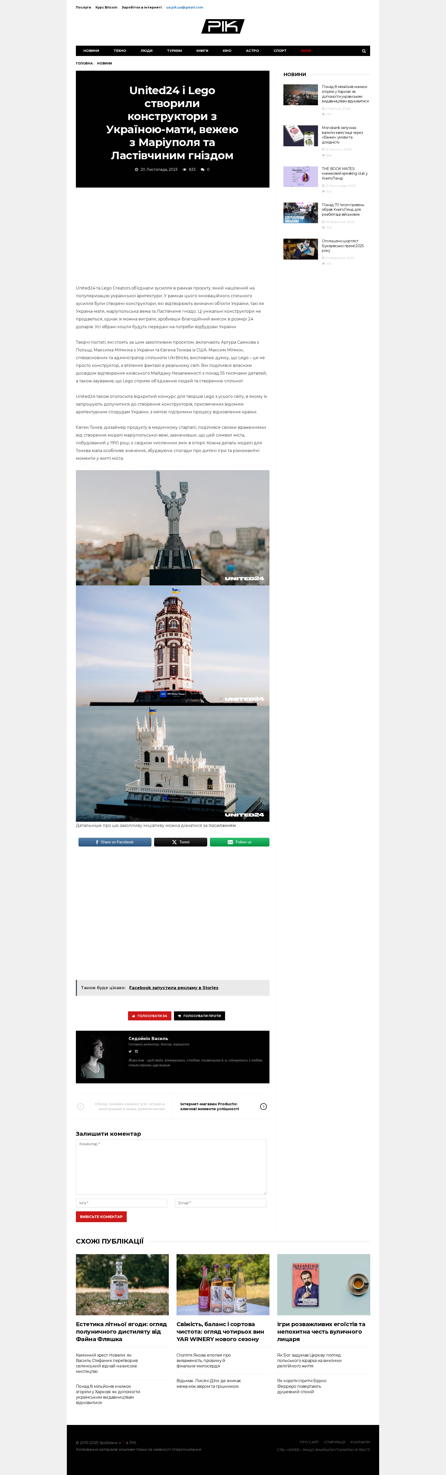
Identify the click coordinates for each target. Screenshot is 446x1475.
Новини (91, 51)
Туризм (174, 51)
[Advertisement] (172, 235)
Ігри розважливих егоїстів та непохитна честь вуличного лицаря (321, 1332)
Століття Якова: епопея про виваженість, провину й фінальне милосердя (204, 1361)
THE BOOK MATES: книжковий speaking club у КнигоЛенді (345, 173)
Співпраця (334, 1442)
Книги (202, 51)
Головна (84, 63)
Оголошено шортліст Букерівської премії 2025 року (342, 246)
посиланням (222, 825)
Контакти (360, 1442)
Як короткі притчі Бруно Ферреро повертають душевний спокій (301, 1386)
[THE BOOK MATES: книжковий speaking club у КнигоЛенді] (300, 176)
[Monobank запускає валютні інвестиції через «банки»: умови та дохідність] (300, 135)
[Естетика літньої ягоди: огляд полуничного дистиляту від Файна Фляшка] (122, 1284)
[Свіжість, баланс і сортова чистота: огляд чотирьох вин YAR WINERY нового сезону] (223, 1284)
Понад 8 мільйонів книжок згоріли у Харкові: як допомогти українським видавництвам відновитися (345, 93)
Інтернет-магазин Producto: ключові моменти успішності (209, 1106)
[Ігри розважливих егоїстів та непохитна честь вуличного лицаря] (323, 1284)
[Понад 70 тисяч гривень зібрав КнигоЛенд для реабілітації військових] (300, 213)
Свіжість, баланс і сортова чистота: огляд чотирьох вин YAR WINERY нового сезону (220, 1332)
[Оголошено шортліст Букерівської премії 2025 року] (300, 249)
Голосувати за (152, 1016)
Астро (252, 51)
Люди (147, 51)
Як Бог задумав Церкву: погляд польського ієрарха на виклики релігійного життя (309, 1361)
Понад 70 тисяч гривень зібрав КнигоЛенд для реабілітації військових (343, 210)
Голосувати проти (202, 1016)
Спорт (280, 51)
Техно (120, 51)
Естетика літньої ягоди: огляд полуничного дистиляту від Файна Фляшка (121, 1332)
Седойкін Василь (148, 1038)
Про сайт (309, 1442)
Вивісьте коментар (101, 1216)
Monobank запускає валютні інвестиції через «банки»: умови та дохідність (342, 134)
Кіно (227, 51)
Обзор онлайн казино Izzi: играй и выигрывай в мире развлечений (129, 1106)
